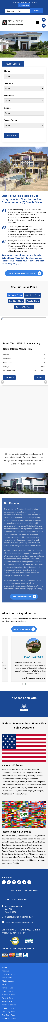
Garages (7, 108)
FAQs (4, 984)
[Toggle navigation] (37, 23)
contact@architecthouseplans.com (19, 922)
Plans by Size (7, 1001)
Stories (7, 71)
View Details (9, 377)
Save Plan (40, 377)
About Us (5, 971)
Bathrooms (9, 96)
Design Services (8, 974)
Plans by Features (9, 1005)
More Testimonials (22, 629)
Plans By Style (7, 998)
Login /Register (24, 5)
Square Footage (11, 120)
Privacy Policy (7, 991)
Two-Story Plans (16, 301)
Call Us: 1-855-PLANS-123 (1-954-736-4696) (24, 2)
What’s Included (8, 981)
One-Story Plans (32, 295)
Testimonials (7, 977)
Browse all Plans (8, 994)
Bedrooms (8, 83)
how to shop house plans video (24, 890)
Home (4, 967)
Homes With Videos (24, 307)
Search (36, 10)
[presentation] (2, 382)
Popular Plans (33, 301)
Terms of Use (7, 988)
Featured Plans (15, 295)
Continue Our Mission (22, 597)
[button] (22, 684)
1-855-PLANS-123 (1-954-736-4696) (19, 917)
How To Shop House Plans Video (22, 273)
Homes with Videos (9, 1018)
